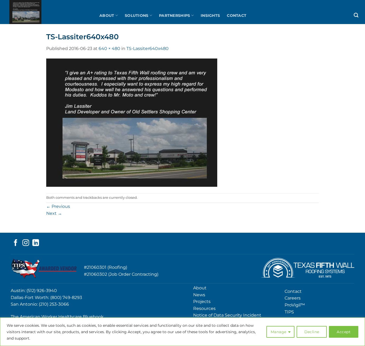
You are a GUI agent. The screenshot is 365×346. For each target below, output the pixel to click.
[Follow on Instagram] (25, 243)
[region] (182, 331)
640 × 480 (109, 48)
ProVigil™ (295, 305)
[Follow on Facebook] (15, 243)
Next (54, 213)
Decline (311, 331)
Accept (344, 331)
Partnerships (174, 15)
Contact (236, 15)
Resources (204, 308)
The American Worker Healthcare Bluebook (57, 316)
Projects (202, 301)
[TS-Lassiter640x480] (131, 122)
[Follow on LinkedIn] (35, 243)
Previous (58, 206)
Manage (278, 331)
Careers (293, 298)
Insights (210, 15)
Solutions (137, 15)
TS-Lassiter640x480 (147, 48)
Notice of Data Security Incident (227, 315)
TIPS (289, 311)
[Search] (356, 15)
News (199, 294)
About (106, 15)
